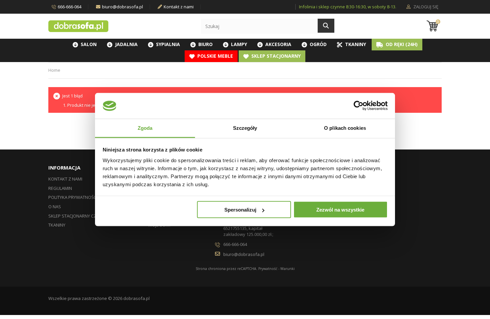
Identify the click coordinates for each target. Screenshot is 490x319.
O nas (54, 207)
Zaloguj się (425, 7)
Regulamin (60, 188)
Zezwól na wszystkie (340, 210)
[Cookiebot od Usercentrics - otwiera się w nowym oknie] (358, 106)
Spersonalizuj (240, 210)
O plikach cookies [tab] (345, 127)
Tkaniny (56, 225)
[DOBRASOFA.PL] (78, 26)
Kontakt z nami (179, 7)
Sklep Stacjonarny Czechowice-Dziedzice (94, 216)
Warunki (287, 268)
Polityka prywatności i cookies (83, 197)
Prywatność (267, 268)
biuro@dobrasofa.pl (122, 7)
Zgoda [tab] (145, 127)
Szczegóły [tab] (245, 127)
